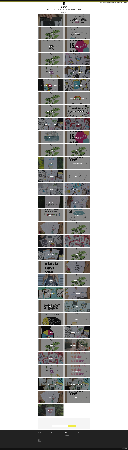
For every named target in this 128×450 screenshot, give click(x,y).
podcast (57, 9)
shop (47, 9)
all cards (51, 9)
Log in (98, 2)
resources (59, 9)
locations (66, 9)
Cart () (113, 2)
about (63, 9)
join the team (52, 437)
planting (54, 9)
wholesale (69, 9)
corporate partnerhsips (78, 9)
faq (51, 438)
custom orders (73, 9)
